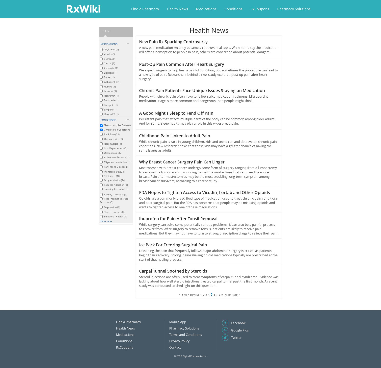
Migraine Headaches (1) (117, 162)
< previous (193, 294)
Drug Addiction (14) (114, 180)
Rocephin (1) (111, 105)
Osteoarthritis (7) (113, 139)
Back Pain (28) (112, 134)
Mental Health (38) (114, 171)
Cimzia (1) (109, 63)
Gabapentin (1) (112, 82)
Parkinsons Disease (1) (116, 166)
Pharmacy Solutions (294, 9)
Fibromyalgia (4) (113, 143)
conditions (108, 120)
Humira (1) (110, 86)
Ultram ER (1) (111, 114)
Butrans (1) (110, 59)
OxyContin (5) (111, 49)
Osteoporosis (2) (113, 153)
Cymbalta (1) (111, 68)
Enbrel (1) (109, 77)
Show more (106, 221)
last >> (236, 294)
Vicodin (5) (109, 54)
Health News (177, 9)
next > (228, 294)
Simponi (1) (110, 109)
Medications (206, 9)
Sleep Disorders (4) (114, 212)
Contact (175, 347)
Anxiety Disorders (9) (115, 194)
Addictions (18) (112, 176)
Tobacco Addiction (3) (116, 184)
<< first (183, 294)
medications (108, 44)
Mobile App (177, 322)
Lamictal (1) (110, 91)
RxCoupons (259, 9)
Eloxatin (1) (110, 72)
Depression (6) (112, 207)
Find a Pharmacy (145, 9)
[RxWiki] (83, 8)
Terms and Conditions (185, 334)
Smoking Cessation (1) (116, 189)
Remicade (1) (111, 100)
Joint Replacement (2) (115, 148)
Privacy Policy (179, 341)
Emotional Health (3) (115, 216)
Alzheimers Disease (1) (117, 157)
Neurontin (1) (111, 95)
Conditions (233, 9)
